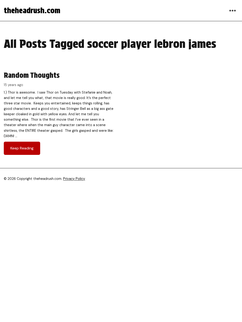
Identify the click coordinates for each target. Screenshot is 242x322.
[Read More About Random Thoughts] (60, 113)
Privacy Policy (74, 179)
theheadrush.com (32, 10)
